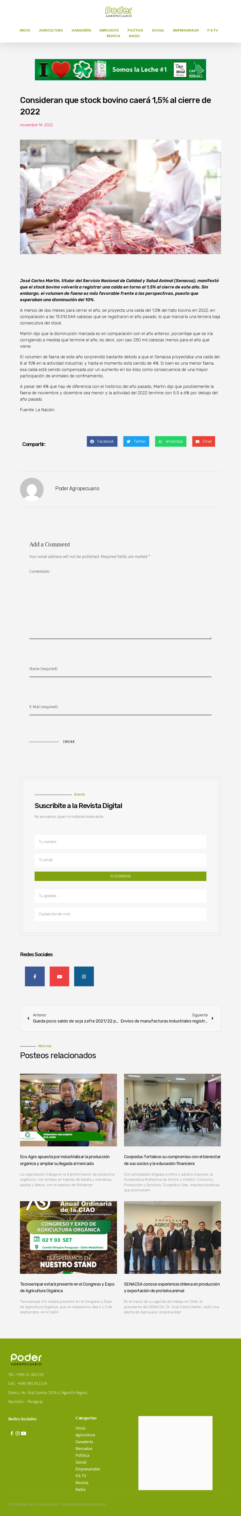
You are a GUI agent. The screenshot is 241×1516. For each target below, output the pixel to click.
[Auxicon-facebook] (11, 1433)
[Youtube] (23, 1433)
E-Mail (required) (43, 706)
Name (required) (43, 668)
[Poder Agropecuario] (121, 11)
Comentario (39, 571)
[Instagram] (17, 1433)
